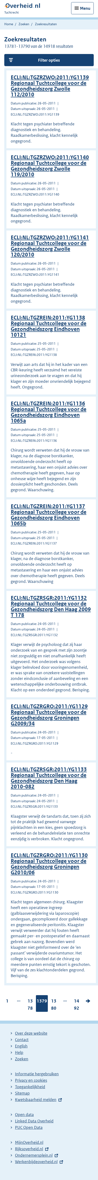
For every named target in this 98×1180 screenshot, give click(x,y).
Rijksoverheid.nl (29, 1148)
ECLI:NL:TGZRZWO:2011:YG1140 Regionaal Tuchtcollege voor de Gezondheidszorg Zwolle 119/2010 (50, 166)
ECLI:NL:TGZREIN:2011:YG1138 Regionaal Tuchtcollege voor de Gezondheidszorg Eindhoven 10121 (48, 326)
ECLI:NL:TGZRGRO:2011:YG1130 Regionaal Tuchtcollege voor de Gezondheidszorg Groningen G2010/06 (49, 864)
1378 (30, 1005)
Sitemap (22, 1093)
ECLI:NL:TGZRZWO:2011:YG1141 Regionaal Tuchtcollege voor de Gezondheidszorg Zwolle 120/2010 (50, 246)
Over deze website (31, 1033)
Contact (22, 1039)
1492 (76, 1005)
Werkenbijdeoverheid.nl (36, 1161)
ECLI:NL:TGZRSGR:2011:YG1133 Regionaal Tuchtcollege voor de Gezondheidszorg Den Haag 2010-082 (49, 778)
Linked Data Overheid (34, 1121)
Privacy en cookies (31, 1080)
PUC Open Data (29, 1127)
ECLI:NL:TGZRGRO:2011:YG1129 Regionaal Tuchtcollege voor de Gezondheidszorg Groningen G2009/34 (49, 715)
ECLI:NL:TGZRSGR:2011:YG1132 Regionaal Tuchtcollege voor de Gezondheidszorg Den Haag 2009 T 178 (51, 606)
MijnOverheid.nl (29, 1142)
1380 (53, 1005)
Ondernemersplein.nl (34, 1155)
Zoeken (24, 24)
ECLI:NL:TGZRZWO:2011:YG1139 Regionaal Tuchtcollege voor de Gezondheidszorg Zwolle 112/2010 (50, 86)
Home (8, 24)
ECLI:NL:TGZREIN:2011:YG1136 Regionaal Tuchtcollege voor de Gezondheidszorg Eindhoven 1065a (48, 412)
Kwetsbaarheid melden (35, 1099)
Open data (24, 1114)
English (21, 1046)
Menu (85, 8)
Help (19, 1052)
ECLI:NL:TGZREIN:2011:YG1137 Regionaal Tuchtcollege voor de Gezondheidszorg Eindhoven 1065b (48, 515)
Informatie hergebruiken (37, 1074)
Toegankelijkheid (30, 1086)
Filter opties (49, 60)
